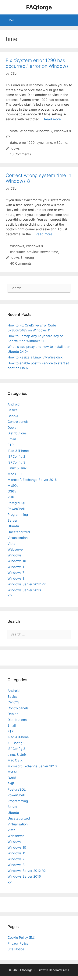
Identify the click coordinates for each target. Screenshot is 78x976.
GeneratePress (59, 970)
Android (14, 404)
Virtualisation (18, 538)
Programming (18, 514)
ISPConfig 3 (16, 462)
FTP (11, 445)
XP (8, 137)
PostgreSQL (17, 503)
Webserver (16, 549)
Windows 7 (44, 131)
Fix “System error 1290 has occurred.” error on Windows (37, 63)
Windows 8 (62, 131)
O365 (12, 491)
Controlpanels (18, 422)
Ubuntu (13, 526)
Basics (12, 410)
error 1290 (27, 142)
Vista (14, 131)
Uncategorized (19, 532)
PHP (11, 497)
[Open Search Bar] (72, 20)
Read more (52, 119)
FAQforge (39, 7)
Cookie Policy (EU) (21, 937)
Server (12, 520)
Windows (27, 131)
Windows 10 (17, 561)
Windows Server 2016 (24, 590)
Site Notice (16, 949)
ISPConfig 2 (16, 456)
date (13, 142)
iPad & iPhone (18, 451)
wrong (29, 257)
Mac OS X (15, 474)
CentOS (13, 416)
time (48, 142)
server (45, 252)
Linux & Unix (17, 468)
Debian (13, 427)
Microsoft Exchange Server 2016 (32, 480)
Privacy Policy (18, 943)
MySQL (13, 486)
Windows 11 (17, 567)
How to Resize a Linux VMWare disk (35, 357)
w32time (60, 142)
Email (12, 439)
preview (32, 252)
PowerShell (16, 509)
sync (40, 142)
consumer (17, 252)
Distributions (17, 433)
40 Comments (21, 263)
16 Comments (20, 154)
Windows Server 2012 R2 (27, 584)
